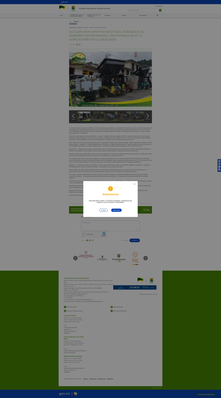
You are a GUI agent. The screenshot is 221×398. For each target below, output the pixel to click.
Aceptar (103, 210)
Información (116, 210)
